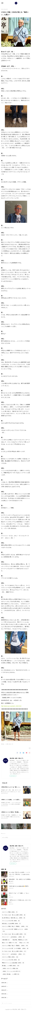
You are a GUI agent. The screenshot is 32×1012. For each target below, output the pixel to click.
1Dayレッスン (24, 942)
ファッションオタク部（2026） (11, 920)
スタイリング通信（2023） (10, 957)
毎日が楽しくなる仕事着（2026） (11, 923)
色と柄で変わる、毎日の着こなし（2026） (13, 918)
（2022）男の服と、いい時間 (10, 974)
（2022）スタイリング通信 (10, 968)
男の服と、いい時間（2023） (10, 965)
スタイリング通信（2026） (9, 912)
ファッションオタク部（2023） (11, 960)
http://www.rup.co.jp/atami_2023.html (11, 706)
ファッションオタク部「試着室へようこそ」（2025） (15, 930)
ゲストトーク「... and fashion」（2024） (13, 954)
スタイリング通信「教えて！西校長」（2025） (15, 926)
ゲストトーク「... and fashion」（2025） (13, 937)
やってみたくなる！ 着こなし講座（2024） (14, 951)
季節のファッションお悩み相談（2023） (13, 962)
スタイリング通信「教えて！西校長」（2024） (15, 945)
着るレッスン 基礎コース (9, 942)
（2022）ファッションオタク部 (11, 971)
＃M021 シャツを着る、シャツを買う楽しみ (12, 799)
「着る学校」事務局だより (19, 939)
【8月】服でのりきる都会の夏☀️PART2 (18, 886)
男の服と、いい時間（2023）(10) (7, 744)
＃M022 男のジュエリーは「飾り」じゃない (12, 787)
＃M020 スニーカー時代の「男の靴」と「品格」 (13, 812)
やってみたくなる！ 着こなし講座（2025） (14, 934)
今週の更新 (5, 939)
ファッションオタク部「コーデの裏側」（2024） (15, 948)
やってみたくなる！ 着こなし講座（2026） (13, 915)
